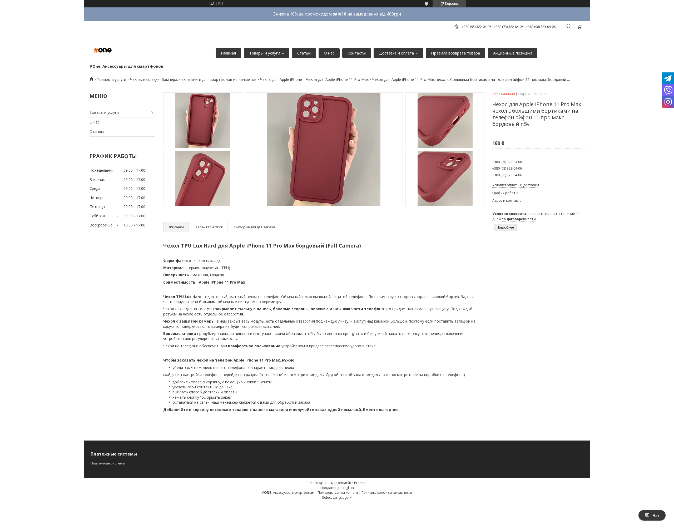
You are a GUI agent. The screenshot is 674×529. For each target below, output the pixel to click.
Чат (656, 515)
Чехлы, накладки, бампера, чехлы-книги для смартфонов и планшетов (193, 79)
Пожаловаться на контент (338, 492)
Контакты (357, 53)
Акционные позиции (512, 53)
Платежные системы (108, 463)
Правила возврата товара (455, 53)
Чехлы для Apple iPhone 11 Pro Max (337, 79)
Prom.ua (361, 482)
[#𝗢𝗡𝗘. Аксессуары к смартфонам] (103, 50)
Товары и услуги (264, 53)
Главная (228, 53)
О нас (329, 53)
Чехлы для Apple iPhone (281, 79)
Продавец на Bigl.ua (337, 487)
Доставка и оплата (396, 53)
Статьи (304, 53)
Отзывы (97, 131)
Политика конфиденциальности (386, 492)
